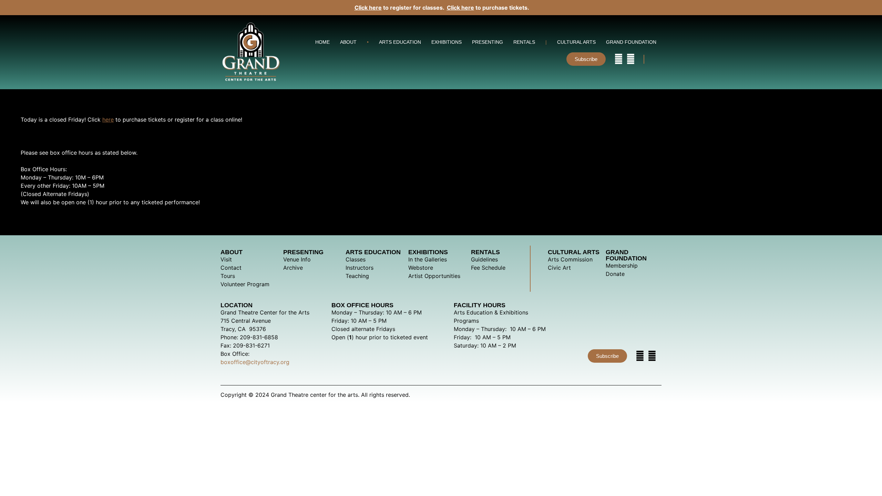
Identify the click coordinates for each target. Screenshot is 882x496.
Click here (368, 7)
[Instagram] (619, 59)
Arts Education (400, 42)
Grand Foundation (631, 42)
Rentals (524, 42)
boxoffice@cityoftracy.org (254, 362)
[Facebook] (631, 59)
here (108, 119)
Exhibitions (446, 42)
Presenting (487, 42)
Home (322, 42)
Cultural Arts (576, 42)
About (348, 42)
